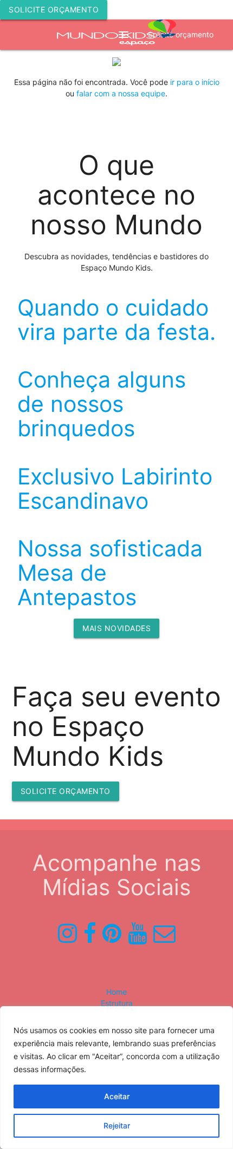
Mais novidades (116, 628)
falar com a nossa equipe (120, 93)
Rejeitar (116, 1125)
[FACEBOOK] (89, 934)
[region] (116, 1077)
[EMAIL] (164, 934)
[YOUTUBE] (137, 934)
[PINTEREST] (111, 934)
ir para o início (194, 82)
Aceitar (117, 1096)
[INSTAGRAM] (67, 934)
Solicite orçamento (54, 9)
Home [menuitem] (116, 991)
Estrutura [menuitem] (117, 1003)
